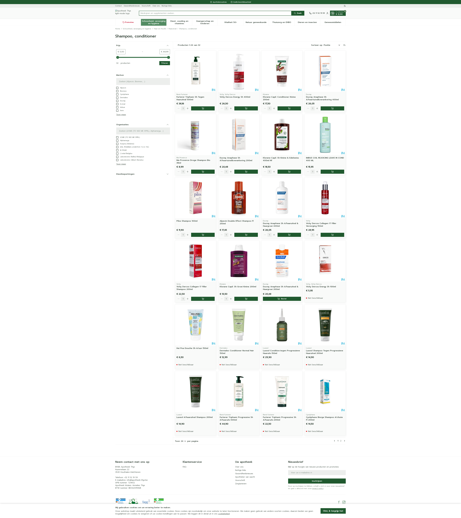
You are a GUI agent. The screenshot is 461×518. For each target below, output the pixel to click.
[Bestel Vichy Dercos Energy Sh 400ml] (246, 108)
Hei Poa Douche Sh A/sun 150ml (192, 348)
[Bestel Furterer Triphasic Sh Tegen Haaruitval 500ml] (203, 108)
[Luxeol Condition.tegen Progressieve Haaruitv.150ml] (282, 324)
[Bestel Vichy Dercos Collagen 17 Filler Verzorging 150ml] (332, 235)
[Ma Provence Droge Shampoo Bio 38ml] (195, 134)
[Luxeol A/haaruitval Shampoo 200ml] (195, 391)
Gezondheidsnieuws (132, 6)
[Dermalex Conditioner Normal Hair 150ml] (238, 324)
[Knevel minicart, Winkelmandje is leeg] (333, 13)
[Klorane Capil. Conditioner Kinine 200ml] (282, 71)
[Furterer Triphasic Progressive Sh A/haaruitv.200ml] (282, 391)
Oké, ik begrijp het (333, 511)
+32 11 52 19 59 (131, 477)
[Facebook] (339, 502)
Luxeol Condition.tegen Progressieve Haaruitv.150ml (281, 352)
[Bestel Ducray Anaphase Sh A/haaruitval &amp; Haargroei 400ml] (289, 235)
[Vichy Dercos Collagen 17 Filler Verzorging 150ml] (325, 197)
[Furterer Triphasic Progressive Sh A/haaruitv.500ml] (238, 391)
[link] (335, 441)
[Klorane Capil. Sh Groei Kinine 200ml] (238, 261)
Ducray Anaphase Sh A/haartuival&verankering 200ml (236, 159)
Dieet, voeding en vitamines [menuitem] (181, 22)
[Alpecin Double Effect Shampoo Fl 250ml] (238, 197)
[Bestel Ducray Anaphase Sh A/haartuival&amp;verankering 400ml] (332, 108)
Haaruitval (172, 29)
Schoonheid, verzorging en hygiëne (137, 29)
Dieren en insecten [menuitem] (309, 23)
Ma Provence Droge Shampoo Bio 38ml (193, 161)
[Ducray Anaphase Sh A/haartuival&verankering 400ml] (325, 71)
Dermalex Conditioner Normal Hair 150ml (237, 352)
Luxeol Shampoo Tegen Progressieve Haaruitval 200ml (324, 352)
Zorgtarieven (240, 483)
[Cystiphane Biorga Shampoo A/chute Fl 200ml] (325, 391)
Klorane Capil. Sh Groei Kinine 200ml (238, 286)
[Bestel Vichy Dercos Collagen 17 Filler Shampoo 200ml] (203, 299)
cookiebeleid (224, 513)
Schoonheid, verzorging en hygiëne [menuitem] (154, 22)
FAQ (184, 467)
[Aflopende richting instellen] (344, 45)
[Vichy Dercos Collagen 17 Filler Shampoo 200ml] (195, 261)
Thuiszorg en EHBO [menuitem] (283, 23)
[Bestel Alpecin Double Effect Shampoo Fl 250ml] (246, 235)
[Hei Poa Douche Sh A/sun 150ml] (195, 324)
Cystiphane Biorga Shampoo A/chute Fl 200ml (324, 418)
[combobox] (215, 13)
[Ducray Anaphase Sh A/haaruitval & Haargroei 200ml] (282, 261)
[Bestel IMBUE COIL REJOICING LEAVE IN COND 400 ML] (332, 172)
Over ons (156, 6)
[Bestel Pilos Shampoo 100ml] (203, 235)
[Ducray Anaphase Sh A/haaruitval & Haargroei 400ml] (282, 197)
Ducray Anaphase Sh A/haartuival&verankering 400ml (322, 98)
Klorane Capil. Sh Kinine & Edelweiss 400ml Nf (281, 159)
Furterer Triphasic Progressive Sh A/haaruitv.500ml (236, 418)
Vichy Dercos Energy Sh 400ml (235, 97)
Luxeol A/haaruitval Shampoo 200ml (194, 417)
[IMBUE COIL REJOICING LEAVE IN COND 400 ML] (325, 134)
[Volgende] (344, 441)
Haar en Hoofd (160, 29)
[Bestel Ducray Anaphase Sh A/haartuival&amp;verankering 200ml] (246, 172)
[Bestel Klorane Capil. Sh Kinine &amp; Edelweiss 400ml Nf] (289, 172)
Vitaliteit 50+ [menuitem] (233, 23)
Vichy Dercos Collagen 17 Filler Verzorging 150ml (321, 224)
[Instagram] (344, 502)
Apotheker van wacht (245, 477)
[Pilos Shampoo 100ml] (195, 197)
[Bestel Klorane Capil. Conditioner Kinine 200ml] (289, 108)
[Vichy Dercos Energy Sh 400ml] (238, 71)
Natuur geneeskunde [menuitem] (257, 23)
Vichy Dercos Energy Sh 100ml (321, 286)
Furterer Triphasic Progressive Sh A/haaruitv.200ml (279, 418)
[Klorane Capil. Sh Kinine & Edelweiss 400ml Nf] (282, 134)
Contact (118, 6)
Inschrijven (317, 481)
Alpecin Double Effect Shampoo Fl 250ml (237, 222)
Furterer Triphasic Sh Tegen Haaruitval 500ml (190, 98)
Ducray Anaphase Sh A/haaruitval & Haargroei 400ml (280, 224)
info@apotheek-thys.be (137, 480)
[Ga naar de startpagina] (124, 13)
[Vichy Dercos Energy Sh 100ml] (325, 261)
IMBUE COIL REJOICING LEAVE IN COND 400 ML (325, 159)
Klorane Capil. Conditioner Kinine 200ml (279, 98)
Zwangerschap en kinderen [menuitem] (207, 22)
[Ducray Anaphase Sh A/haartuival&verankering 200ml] (238, 134)
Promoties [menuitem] (129, 22)
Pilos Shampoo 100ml (186, 221)
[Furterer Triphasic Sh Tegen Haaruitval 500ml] (195, 71)
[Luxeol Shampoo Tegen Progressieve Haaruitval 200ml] (325, 324)
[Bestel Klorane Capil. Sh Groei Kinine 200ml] (246, 299)
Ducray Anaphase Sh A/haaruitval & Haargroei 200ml (280, 288)
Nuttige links (167, 6)
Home (117, 29)
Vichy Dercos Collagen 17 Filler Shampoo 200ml (191, 288)
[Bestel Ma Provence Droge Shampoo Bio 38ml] (203, 172)
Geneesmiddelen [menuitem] (335, 23)
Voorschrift (146, 6)
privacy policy (317, 488)
